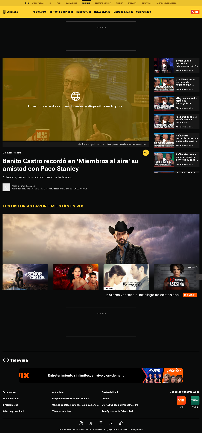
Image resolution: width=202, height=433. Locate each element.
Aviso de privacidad (13, 411)
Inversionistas (10, 405)
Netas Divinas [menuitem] (102, 12)
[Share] (146, 153)
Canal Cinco (71, 3)
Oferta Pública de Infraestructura (120, 405)
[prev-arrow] (0, 277)
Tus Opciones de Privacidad (117, 411)
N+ (50, 3)
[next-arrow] (199, 277)
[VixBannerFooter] (101, 375)
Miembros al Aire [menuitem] (123, 12)
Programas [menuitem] (40, 12)
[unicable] (10, 12)
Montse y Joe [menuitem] (83, 12)
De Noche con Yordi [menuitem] (61, 12)
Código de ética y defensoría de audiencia (75, 405)
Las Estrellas (38, 3)
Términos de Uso (61, 411)
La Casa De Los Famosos (167, 3)
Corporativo (9, 392)
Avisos (105, 398)
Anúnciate (58, 392)
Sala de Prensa (11, 398)
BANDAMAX (132, 3)
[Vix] (195, 12)
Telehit (119, 3)
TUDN (58, 3)
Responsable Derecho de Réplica (70, 398)
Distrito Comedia (103, 3)
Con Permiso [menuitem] (143, 12)
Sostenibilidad (110, 392)
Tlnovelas (147, 3)
